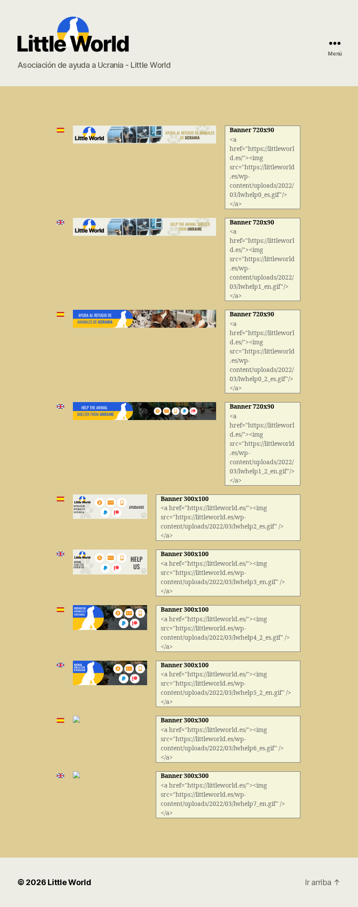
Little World (69, 882)
